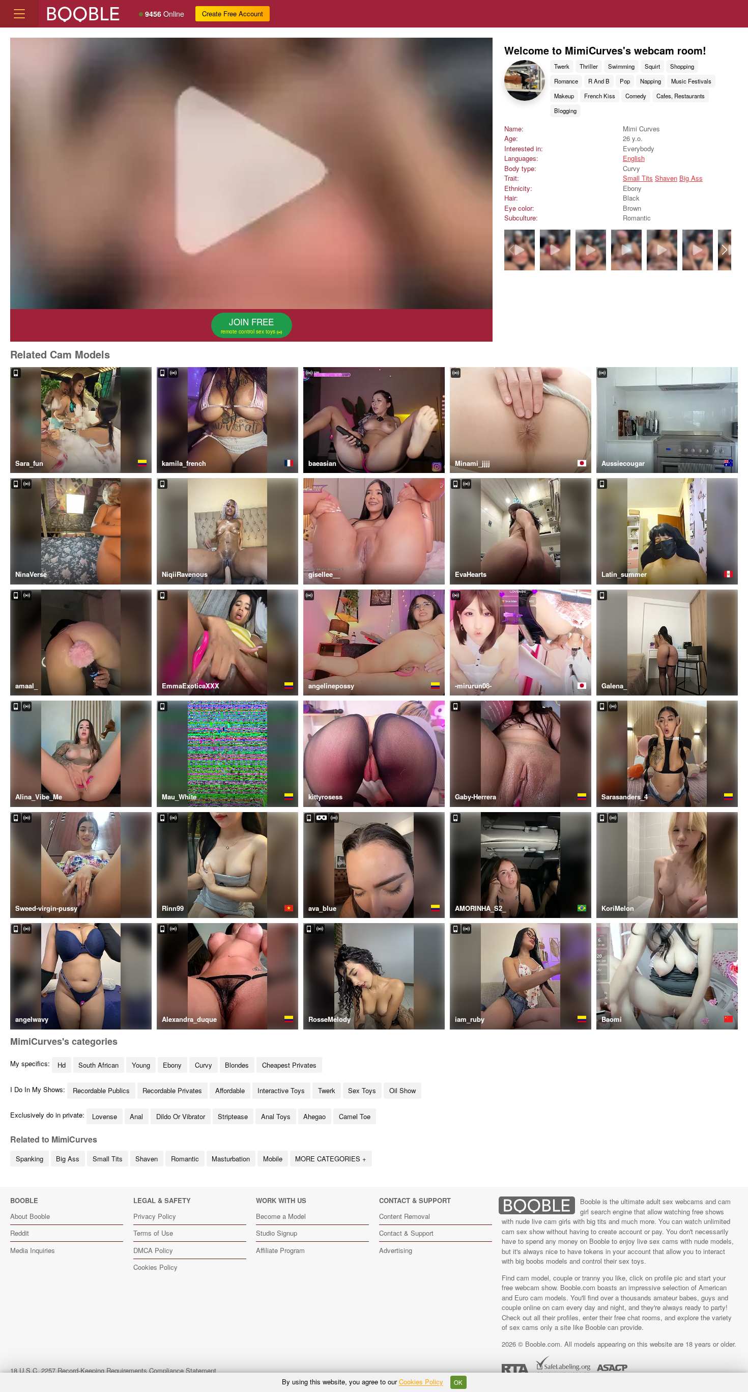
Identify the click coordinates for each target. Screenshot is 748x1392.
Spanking (29, 1158)
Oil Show (402, 1090)
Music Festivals (691, 81)
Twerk (561, 66)
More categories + (330, 1158)
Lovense (104, 1116)
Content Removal (404, 1216)
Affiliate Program (280, 1250)
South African (98, 1065)
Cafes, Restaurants (680, 96)
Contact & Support (406, 1233)
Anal (136, 1116)
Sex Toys (362, 1090)
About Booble (30, 1216)
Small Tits (638, 178)
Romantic (185, 1158)
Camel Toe (354, 1116)
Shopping (682, 66)
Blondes (237, 1065)
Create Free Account (232, 13)
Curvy (203, 1065)
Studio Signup (276, 1233)
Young (141, 1065)
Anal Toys (276, 1116)
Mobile (272, 1158)
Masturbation (231, 1158)
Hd (61, 1065)
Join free (249, 325)
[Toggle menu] (19, 13)
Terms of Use (153, 1233)
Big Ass (691, 178)
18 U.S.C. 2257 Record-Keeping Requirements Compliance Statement (113, 1370)
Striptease (233, 1116)
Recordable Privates (172, 1090)
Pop (625, 81)
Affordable (230, 1090)
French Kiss (599, 96)
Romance (566, 81)
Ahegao (314, 1116)
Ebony (172, 1065)
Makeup (564, 96)
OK (458, 1382)
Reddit (19, 1233)
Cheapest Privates (289, 1065)
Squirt (652, 66)
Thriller (589, 66)
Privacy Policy (154, 1216)
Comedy (635, 96)
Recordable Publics (101, 1090)
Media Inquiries (32, 1250)
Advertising (395, 1250)
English (634, 158)
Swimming (621, 66)
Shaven (666, 178)
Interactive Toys (281, 1090)
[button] (724, 250)
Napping (650, 81)
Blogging (565, 110)
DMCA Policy (153, 1250)
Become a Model (281, 1216)
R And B (599, 81)
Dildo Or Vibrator (180, 1116)
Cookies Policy (155, 1267)
